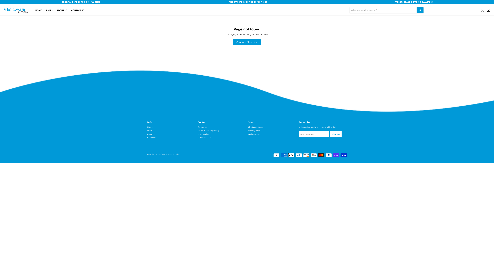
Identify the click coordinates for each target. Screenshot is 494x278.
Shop (49, 10)
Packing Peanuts (255, 130)
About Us (62, 10)
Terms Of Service (204, 138)
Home (38, 10)
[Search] (420, 10)
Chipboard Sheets (255, 127)
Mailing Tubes (254, 134)
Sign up (336, 134)
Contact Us (77, 10)
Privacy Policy (203, 134)
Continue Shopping (247, 42)
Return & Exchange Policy (208, 130)
